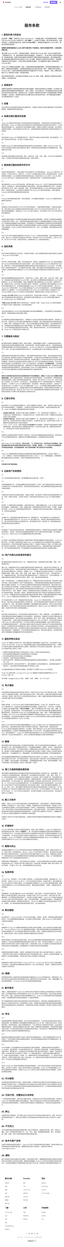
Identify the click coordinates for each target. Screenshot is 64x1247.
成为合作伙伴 (45, 1186)
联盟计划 (44, 1183)
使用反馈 (25, 1193)
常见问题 (25, 1200)
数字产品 (7, 1203)
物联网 (6, 1200)
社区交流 (44, 1189)
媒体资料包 (26, 1215)
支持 (6, 1219)
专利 (21, 1237)
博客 (6, 1222)
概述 (24, 1183)
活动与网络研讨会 (9, 1226)
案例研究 (7, 1229)
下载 (24, 1186)
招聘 (24, 1212)
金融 (6, 1189)
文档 (6, 1215)
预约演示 (44, 1215)
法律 (18, 1237)
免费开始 (44, 1212)
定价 (43, 1219)
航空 (6, 1186)
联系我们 (25, 1219)
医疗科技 (7, 1196)
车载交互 (7, 1183)
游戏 (6, 1193)
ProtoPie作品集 (45, 1193)
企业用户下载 (26, 1189)
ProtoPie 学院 (8, 1212)
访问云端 (25, 1196)
